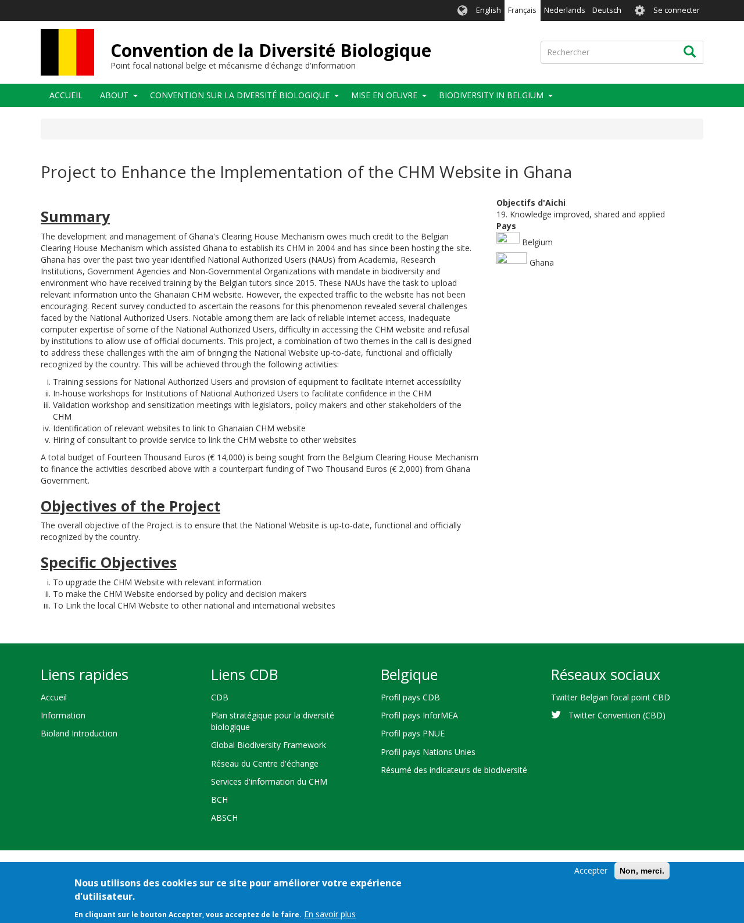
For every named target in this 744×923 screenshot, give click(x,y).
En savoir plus (330, 914)
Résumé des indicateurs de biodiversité (454, 769)
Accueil (66, 95)
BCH (219, 799)
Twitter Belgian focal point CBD (610, 697)
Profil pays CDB (410, 697)
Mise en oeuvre (384, 95)
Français (522, 10)
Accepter (590, 870)
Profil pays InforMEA (419, 715)
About (114, 95)
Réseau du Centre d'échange (265, 763)
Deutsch (606, 10)
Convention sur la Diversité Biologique (240, 95)
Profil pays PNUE (413, 733)
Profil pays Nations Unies (428, 751)
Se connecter (676, 10)
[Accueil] (67, 52)
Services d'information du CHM (269, 781)
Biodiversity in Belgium (491, 95)
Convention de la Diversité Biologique (270, 50)
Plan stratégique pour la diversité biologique (272, 721)
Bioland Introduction (79, 733)
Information (63, 715)
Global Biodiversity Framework (268, 744)
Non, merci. (642, 870)
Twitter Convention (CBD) (617, 715)
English (488, 10)
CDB (219, 697)
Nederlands (564, 10)
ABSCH (224, 817)
